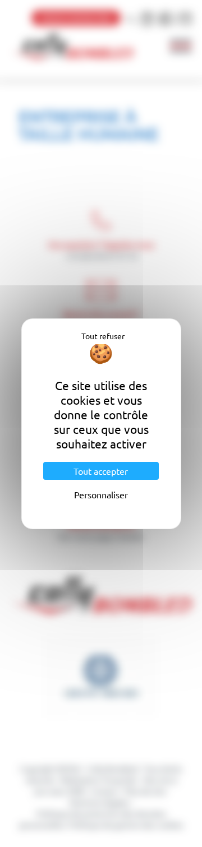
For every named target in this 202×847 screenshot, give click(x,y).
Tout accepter (101, 470)
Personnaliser (101, 494)
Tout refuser (103, 336)
